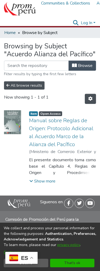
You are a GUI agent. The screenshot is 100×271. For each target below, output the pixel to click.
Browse (85, 66)
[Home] (20, 8)
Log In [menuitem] (86, 23)
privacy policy (68, 244)
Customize (12, 252)
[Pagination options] (90, 99)
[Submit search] (76, 23)
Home (10, 33)
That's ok (72, 262)
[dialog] (50, 247)
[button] (42, 181)
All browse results (26, 85)
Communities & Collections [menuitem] (65, 3)
